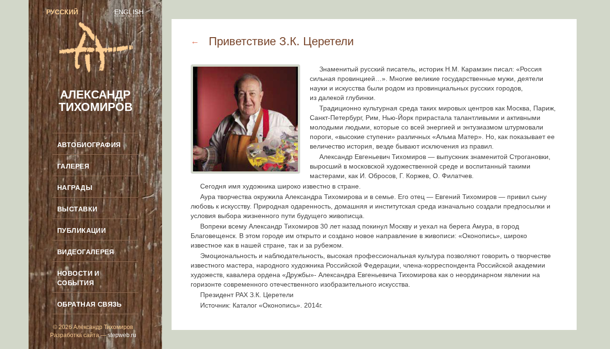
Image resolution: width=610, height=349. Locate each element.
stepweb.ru (122, 335)
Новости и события (78, 278)
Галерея (73, 166)
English (128, 12)
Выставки (77, 209)
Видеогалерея (85, 252)
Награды (74, 187)
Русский (62, 12)
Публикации (81, 230)
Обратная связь (89, 304)
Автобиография (89, 145)
